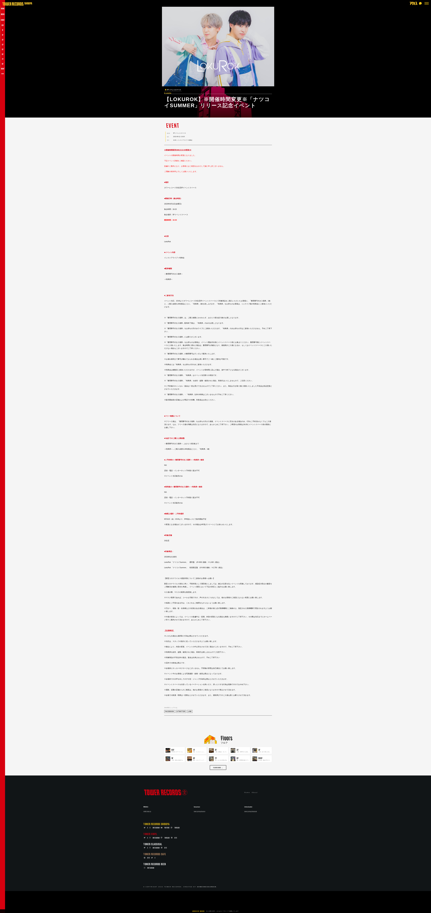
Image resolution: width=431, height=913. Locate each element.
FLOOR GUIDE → (218, 767)
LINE (190, 711)
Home (247, 792)
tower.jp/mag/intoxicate (250, 811)
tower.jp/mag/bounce (199, 811)
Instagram (156, 828)
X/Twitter (180, 711)
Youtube (167, 828)
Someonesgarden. (207, 886)
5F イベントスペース (174, 90)
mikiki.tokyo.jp (147, 811)
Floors (226, 737)
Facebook (169, 711)
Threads (177, 828)
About (255, 792)
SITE (175, 838)
